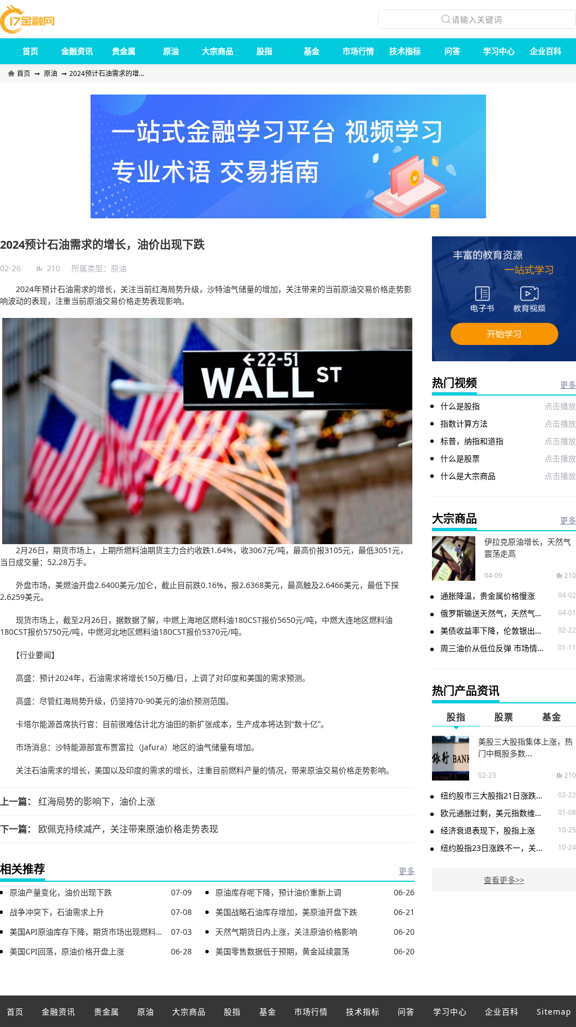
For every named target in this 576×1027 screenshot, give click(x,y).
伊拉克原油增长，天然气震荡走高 (527, 547)
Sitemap (554, 1011)
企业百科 (545, 51)
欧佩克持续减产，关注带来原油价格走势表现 (128, 829)
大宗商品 (217, 51)
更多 (407, 870)
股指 (264, 51)
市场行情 (358, 51)
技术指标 (405, 51)
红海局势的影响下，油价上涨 (96, 801)
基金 (312, 51)
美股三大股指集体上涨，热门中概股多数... (525, 747)
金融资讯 (77, 51)
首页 (30, 51)
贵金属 (124, 51)
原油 (171, 51)
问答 (452, 51)
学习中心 (499, 51)
